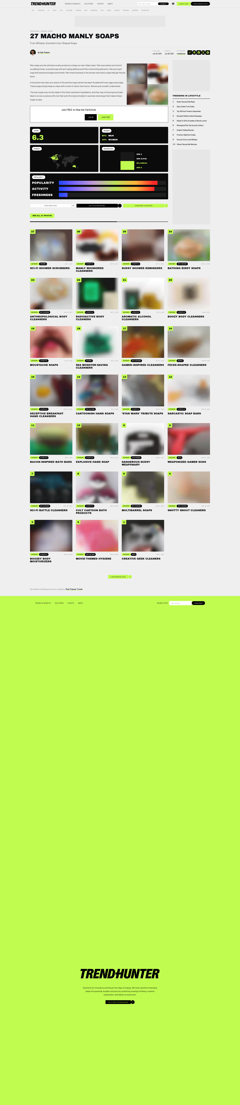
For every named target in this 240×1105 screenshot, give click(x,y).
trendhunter (181, 54)
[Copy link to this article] (190, 52)
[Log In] (173, 4)
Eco (102, 10)
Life (61, 10)
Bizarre (135, 10)
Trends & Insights (72, 4)
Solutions (88, 4)
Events (100, 4)
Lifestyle (44, 31)
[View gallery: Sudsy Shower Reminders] (137, 94)
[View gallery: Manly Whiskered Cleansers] (157, 73)
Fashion (126, 10)
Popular (41, 10)
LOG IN (91, 117)
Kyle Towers (45, 52)
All (33, 10)
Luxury (117, 10)
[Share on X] (203, 52)
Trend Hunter (34, 31)
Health (50, 31)
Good (109, 10)
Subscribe (198, 603)
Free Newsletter (200, 4)
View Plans (183, 4)
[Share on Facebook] (198, 52)
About (110, 4)
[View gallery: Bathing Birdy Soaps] (157, 94)
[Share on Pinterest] (208, 52)
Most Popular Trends (74, 589)
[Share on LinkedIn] (194, 52)
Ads (85, 10)
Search (163, 4)
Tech (54, 10)
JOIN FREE (105, 117)
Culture (69, 10)
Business (94, 10)
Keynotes (145, 10)
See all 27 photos (42, 216)
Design (78, 10)
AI (48, 10)
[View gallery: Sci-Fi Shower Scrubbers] (137, 73)
